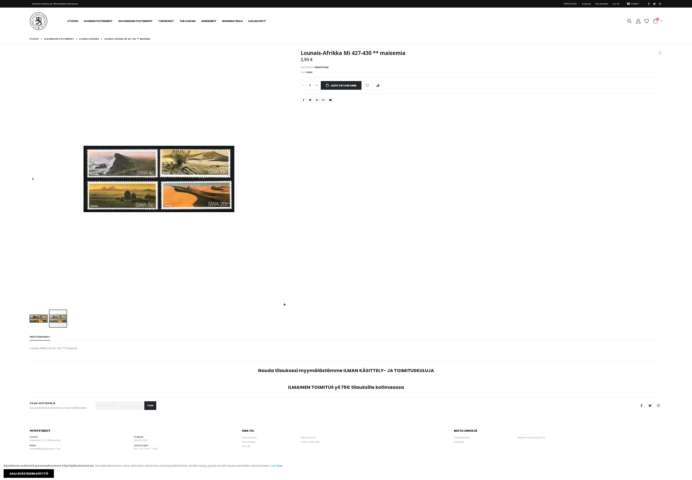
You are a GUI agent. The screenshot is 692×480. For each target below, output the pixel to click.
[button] (284, 305)
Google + (324, 100)
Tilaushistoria (308, 437)
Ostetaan (459, 441)
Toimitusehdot (462, 437)
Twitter (310, 100)
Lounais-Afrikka (89, 39)
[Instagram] (660, 3)
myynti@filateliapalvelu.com (45, 448)
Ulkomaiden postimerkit (59, 39)
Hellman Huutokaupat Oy (531, 437)
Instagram (658, 405)
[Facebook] (648, 3)
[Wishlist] (646, 21)
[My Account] (638, 21)
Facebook (303, 100)
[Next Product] (659, 52)
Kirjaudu (586, 3)
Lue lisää (276, 466)
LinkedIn (317, 100)
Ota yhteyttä (601, 3)
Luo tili (616, 3)
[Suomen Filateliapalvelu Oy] (39, 21)
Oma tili (246, 446)
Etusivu (34, 39)
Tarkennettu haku (310, 441)
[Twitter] (654, 3)
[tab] (40, 337)
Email (330, 100)
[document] (346, 470)
